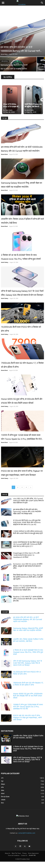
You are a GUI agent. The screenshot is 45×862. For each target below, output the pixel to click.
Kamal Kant (4, 54)
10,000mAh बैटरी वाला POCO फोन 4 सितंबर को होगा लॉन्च (21, 329)
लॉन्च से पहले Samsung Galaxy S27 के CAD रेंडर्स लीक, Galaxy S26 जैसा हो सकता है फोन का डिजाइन (22, 293)
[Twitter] (24, 846)
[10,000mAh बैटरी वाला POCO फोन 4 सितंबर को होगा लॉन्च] (22, 313)
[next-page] (30, 487)
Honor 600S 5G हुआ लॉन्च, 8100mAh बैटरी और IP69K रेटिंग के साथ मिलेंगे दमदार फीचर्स (21, 401)
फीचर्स (2, 43)
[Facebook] (15, 846)
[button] (3, 3)
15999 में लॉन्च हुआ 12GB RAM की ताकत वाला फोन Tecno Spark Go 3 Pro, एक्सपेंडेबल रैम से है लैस (21, 437)
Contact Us (24, 855)
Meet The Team (16, 853)
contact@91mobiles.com (26, 833)
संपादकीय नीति (32, 855)
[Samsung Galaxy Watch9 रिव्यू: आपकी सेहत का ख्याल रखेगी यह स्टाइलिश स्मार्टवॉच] (22, 168)
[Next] (42, 99)
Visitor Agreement (33, 853)
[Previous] (3, 99)
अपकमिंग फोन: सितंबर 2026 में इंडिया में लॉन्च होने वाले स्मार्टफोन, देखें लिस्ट (22, 221)
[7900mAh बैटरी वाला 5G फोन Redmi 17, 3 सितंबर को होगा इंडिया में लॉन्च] (22, 348)
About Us (7, 853)
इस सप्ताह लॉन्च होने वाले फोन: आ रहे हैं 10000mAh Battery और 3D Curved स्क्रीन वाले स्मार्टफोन (22, 149)
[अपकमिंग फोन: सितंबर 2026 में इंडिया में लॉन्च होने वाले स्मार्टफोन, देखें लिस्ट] (22, 204)
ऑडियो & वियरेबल (4, 61)
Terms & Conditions (13, 855)
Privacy (24, 853)
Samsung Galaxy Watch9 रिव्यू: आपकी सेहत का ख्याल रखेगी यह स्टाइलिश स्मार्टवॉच (21, 185)
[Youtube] (29, 846)
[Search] (42, 3)
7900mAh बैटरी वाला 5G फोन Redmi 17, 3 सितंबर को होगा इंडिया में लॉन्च (22, 365)
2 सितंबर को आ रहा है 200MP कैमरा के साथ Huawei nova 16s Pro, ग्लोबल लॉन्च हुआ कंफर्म (21, 257)
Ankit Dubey (4, 262)
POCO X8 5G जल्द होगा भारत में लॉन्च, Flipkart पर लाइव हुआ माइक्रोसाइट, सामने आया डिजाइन (22, 473)
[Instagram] (20, 846)
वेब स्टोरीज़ (8, 77)
